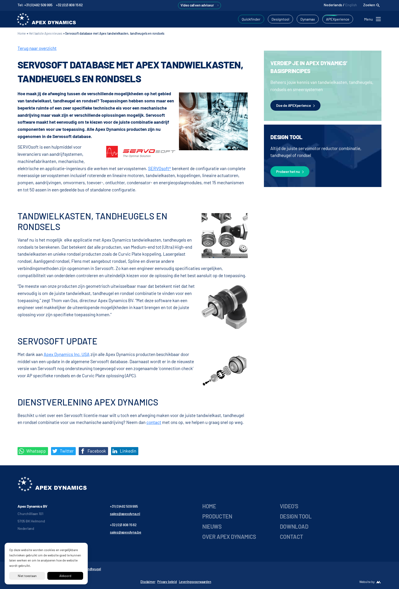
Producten (217, 516)
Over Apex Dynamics (229, 536)
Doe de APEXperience (293, 105)
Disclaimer (147, 582)
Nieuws (212, 526)
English (351, 5)
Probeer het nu (288, 171)
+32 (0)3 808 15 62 (69, 5)
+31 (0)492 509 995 (124, 506)
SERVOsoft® (159, 168)
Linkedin (127, 451)
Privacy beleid (167, 582)
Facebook (96, 451)
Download (294, 526)
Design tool (296, 516)
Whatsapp (35, 451)
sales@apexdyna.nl (125, 513)
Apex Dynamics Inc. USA (67, 354)
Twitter (66, 451)
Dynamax (307, 19)
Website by (367, 582)
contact (153, 422)
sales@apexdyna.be (125, 532)
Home (22, 33)
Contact (291, 536)
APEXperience (337, 19)
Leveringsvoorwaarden (195, 582)
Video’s (289, 506)
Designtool (280, 19)
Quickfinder (251, 19)
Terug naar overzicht (37, 48)
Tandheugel (92, 569)
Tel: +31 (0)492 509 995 (35, 5)
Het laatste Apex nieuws (45, 33)
